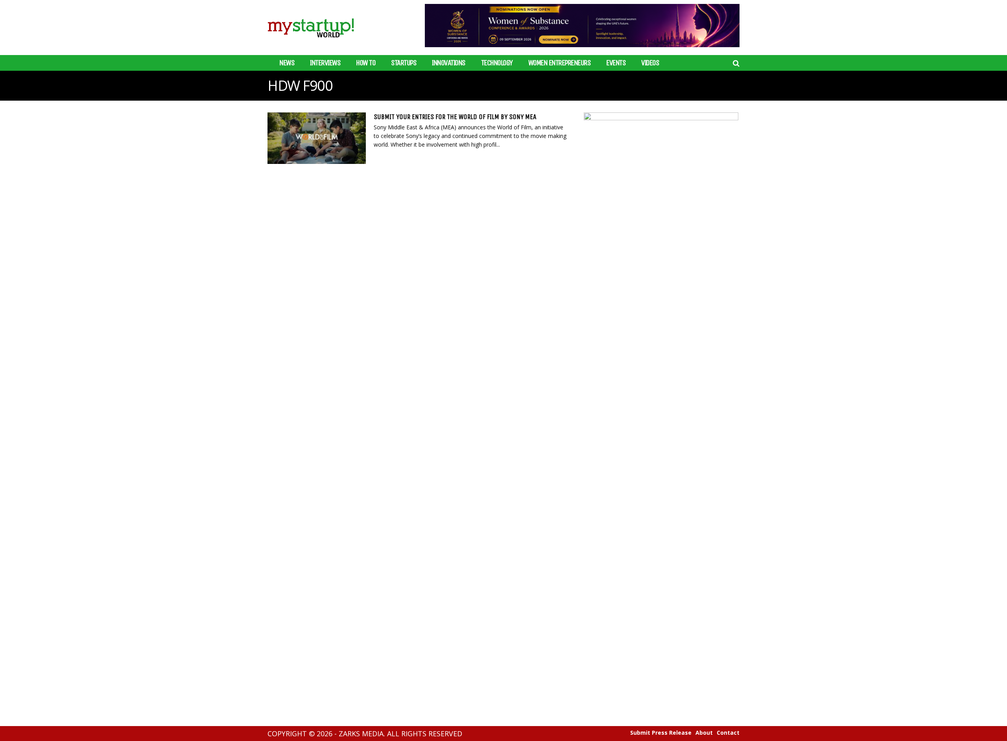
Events (615, 63)
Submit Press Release (661, 732)
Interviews (325, 63)
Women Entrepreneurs (559, 63)
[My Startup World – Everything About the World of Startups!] (310, 42)
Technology (497, 63)
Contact (728, 732)
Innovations (448, 63)
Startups (403, 63)
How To (365, 63)
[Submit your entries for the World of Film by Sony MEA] (316, 138)
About (704, 732)
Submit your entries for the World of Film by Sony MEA (455, 116)
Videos (650, 63)
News (286, 63)
